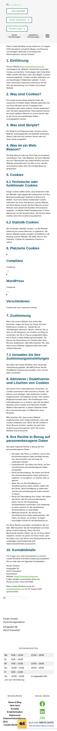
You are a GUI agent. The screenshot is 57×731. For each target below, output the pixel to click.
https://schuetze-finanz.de (32, 67)
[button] (14, 36)
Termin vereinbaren (17, 20)
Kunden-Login (15, 29)
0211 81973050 (18, 11)
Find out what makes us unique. (41, 725)
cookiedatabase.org (15, 589)
